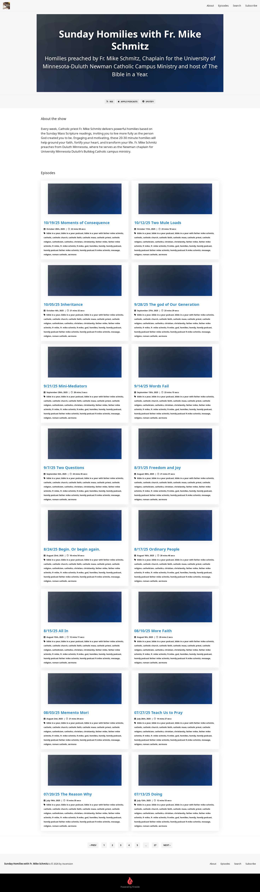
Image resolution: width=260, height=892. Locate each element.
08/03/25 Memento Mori (66, 712)
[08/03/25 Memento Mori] (85, 688)
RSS (111, 101)
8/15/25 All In (56, 630)
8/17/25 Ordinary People (157, 549)
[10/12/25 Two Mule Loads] (175, 199)
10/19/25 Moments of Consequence (77, 222)
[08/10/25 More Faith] (175, 607)
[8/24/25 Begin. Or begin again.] (85, 525)
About (210, 5)
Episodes (223, 5)
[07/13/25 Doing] (175, 770)
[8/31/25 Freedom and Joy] (175, 443)
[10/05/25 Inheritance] (85, 280)
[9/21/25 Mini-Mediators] (85, 362)
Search (237, 5)
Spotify (150, 101)
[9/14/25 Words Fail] (175, 362)
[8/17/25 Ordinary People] (175, 525)
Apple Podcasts (129, 101)
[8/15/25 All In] (85, 607)
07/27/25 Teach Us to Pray (158, 712)
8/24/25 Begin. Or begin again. (72, 549)
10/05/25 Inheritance (63, 304)
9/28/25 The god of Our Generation (166, 304)
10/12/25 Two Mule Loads (157, 222)
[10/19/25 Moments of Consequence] (85, 199)
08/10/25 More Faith (153, 630)
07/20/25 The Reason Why (68, 794)
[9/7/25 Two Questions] (85, 443)
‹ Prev (93, 845)
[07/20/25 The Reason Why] (85, 770)
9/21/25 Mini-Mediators (65, 385)
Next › (166, 845)
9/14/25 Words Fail (151, 385)
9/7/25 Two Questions (64, 467)
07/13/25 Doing (148, 794)
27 (155, 845)
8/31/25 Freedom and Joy (157, 467)
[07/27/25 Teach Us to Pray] (175, 688)
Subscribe (251, 5)
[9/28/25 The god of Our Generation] (175, 280)
